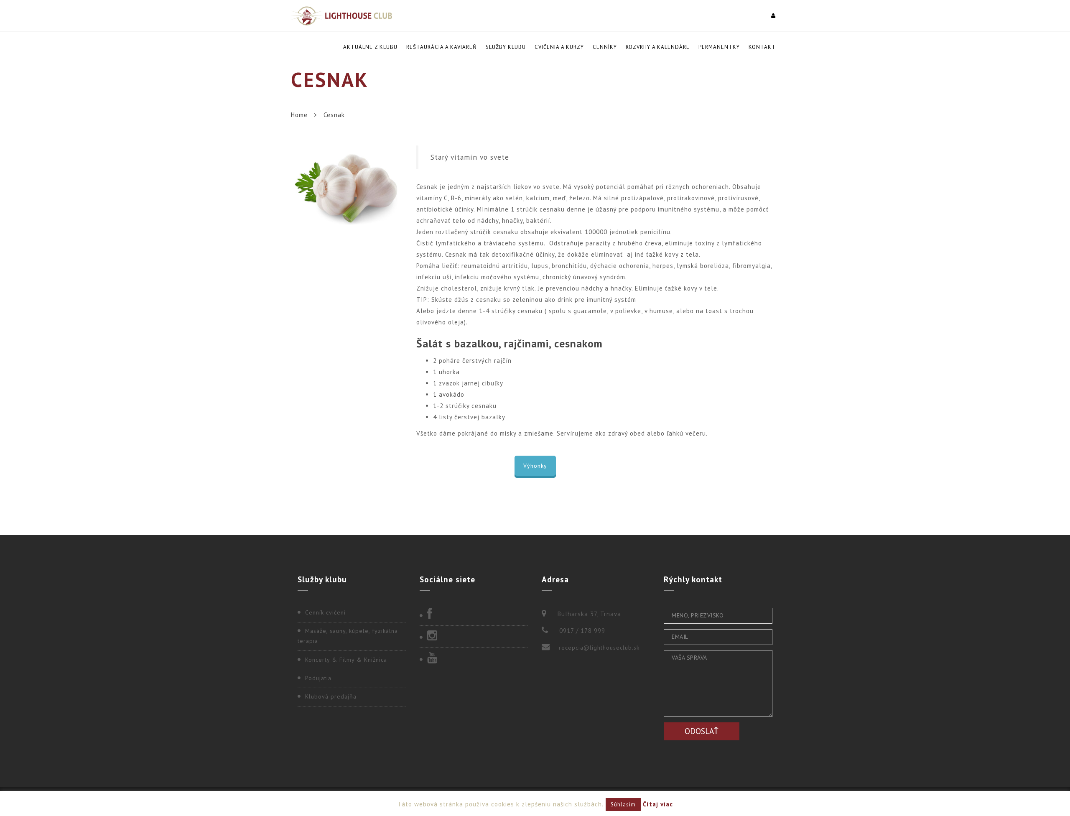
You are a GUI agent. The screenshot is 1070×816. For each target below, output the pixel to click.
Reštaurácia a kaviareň (441, 47)
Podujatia (318, 678)
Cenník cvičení (325, 612)
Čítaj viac (658, 804)
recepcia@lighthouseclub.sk (599, 647)
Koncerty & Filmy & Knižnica (346, 659)
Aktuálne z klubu (370, 47)
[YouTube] (474, 658)
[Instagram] (474, 636)
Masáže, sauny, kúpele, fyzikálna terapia (348, 636)
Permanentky (719, 47)
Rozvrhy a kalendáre (658, 47)
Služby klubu (506, 47)
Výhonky (535, 465)
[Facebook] (474, 614)
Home (299, 115)
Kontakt (762, 47)
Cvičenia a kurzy (559, 47)
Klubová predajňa (331, 696)
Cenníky (605, 47)
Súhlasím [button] (623, 804)
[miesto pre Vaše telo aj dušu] (341, 15)
